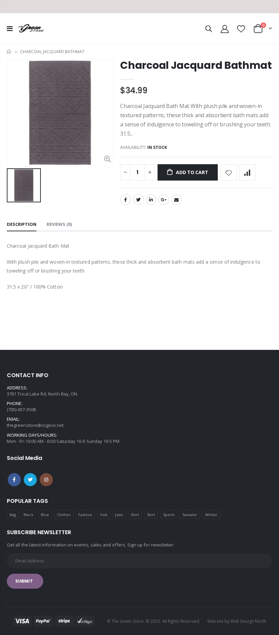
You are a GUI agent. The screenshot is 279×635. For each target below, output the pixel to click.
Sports (169, 514)
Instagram (46, 479)
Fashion (85, 514)
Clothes (63, 514)
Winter (211, 514)
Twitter (138, 199)
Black (28, 514)
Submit (24, 581)
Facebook (125, 199)
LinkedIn (151, 199)
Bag (13, 514)
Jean (119, 514)
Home (9, 51)
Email (176, 199)
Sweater (189, 514)
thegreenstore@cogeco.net (35, 425)
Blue (45, 514)
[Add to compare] (247, 172)
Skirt (151, 514)
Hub (104, 514)
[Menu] (10, 28)
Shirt (135, 514)
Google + (163, 199)
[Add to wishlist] (228, 172)
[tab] (21, 224)
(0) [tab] (59, 224)
